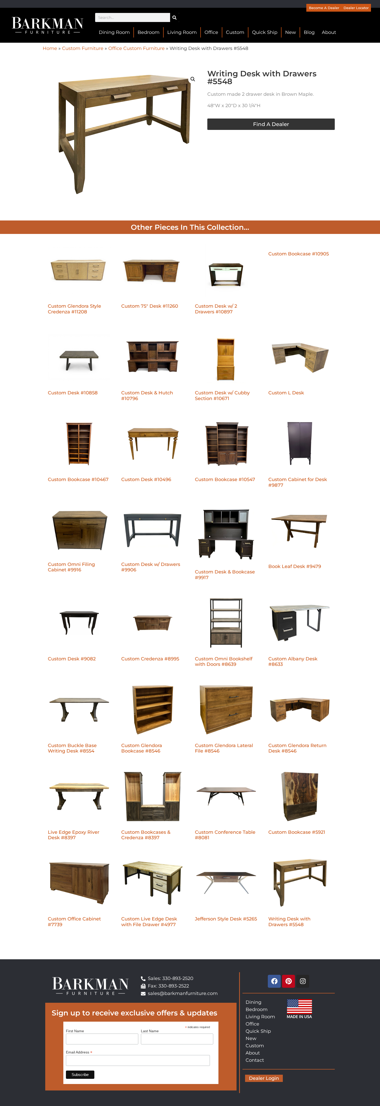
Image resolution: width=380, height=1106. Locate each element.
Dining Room (114, 32)
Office (211, 32)
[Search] (174, 17)
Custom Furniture (82, 48)
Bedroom (148, 32)
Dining (253, 1002)
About (329, 32)
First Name (75, 1031)
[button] (192, 79)
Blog (309, 32)
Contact (255, 1060)
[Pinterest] (288, 981)
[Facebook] (274, 981)
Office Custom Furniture (136, 48)
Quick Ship (264, 32)
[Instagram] (302, 981)
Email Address (79, 1052)
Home (50, 48)
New (290, 32)
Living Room (182, 32)
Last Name (150, 1031)
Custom (235, 32)
